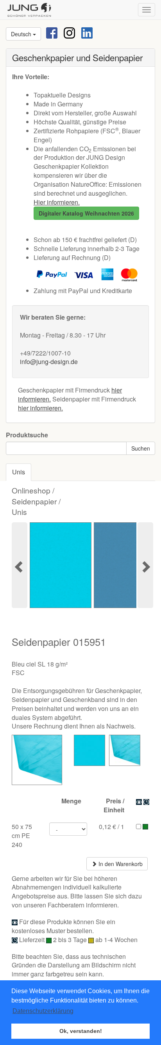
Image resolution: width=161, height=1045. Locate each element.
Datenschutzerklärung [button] (43, 1011)
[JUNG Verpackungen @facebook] (51, 32)
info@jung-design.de (49, 361)
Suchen (140, 448)
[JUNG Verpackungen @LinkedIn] (87, 32)
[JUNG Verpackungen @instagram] (69, 32)
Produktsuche (27, 435)
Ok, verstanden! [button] (80, 1031)
